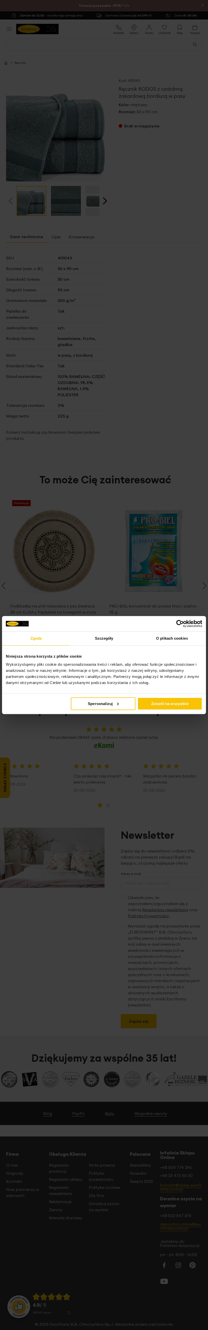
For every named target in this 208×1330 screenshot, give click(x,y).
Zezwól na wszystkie (169, 703)
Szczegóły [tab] (104, 638)
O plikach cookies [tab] (172, 638)
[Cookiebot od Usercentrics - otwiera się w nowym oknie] (180, 624)
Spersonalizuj (100, 703)
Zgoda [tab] (36, 638)
